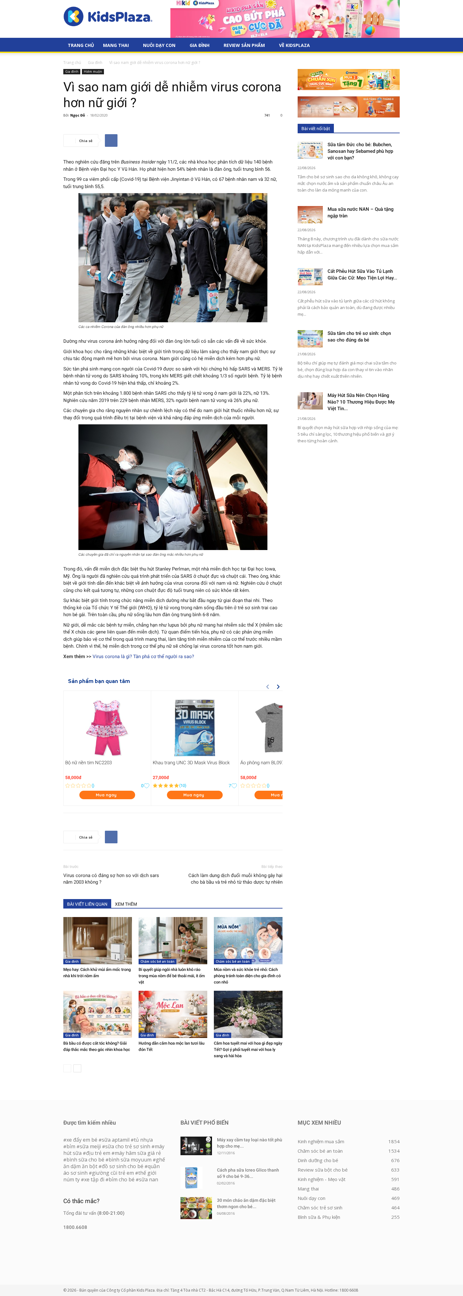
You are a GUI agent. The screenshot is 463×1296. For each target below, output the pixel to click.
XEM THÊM (126, 904)
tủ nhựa (143, 1139)
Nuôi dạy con (159, 45)
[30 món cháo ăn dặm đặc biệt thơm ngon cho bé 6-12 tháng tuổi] (196, 1208)
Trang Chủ (81, 45)
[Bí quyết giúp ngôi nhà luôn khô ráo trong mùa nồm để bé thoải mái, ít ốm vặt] (173, 940)
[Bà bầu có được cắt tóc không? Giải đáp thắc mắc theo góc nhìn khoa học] (97, 1014)
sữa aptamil (115, 1139)
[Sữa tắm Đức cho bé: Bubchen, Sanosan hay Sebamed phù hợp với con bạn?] (310, 150)
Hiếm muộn (93, 71)
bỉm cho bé (121, 1179)
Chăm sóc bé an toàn (157, 961)
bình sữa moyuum (130, 1159)
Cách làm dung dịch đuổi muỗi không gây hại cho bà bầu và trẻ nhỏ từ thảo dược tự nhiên (235, 879)
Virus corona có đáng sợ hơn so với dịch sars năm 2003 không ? (111, 879)
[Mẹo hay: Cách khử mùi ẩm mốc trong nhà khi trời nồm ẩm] (97, 940)
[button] (392, 46)
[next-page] (77, 1068)
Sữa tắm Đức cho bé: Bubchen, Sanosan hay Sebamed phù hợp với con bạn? (360, 151)
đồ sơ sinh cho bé (122, 1166)
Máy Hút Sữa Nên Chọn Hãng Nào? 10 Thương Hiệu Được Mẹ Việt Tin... (361, 402)
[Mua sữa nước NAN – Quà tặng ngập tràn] (310, 214)
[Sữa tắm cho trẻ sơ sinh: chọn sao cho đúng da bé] (310, 338)
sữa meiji (90, 1146)
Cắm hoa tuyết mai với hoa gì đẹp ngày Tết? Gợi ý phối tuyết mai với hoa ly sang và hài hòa (248, 1049)
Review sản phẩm (244, 45)
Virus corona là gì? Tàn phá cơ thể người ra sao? (143, 656)
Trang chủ (72, 62)
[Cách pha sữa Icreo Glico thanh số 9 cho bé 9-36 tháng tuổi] (191, 1178)
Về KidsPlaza (294, 45)
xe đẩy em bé (82, 1139)
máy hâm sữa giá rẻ (138, 1153)
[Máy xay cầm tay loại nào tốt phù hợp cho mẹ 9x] (196, 1146)
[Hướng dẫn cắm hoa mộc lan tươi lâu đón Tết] (173, 1014)
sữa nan (148, 1179)
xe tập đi (94, 1179)
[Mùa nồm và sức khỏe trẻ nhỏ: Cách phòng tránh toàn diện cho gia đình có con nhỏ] (248, 940)
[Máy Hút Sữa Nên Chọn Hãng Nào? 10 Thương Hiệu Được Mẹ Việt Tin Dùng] (310, 401)
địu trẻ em (98, 1153)
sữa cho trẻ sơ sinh (127, 1146)
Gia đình (199, 45)
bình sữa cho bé (85, 1159)
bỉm (70, 1146)
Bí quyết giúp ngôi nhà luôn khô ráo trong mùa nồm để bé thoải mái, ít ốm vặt (172, 975)
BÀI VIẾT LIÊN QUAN (87, 904)
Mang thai (116, 45)
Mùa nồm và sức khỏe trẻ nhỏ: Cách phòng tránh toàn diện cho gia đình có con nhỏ (247, 975)
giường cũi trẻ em (113, 1172)
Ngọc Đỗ (77, 115)
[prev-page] (67, 1068)
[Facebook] (111, 140)
